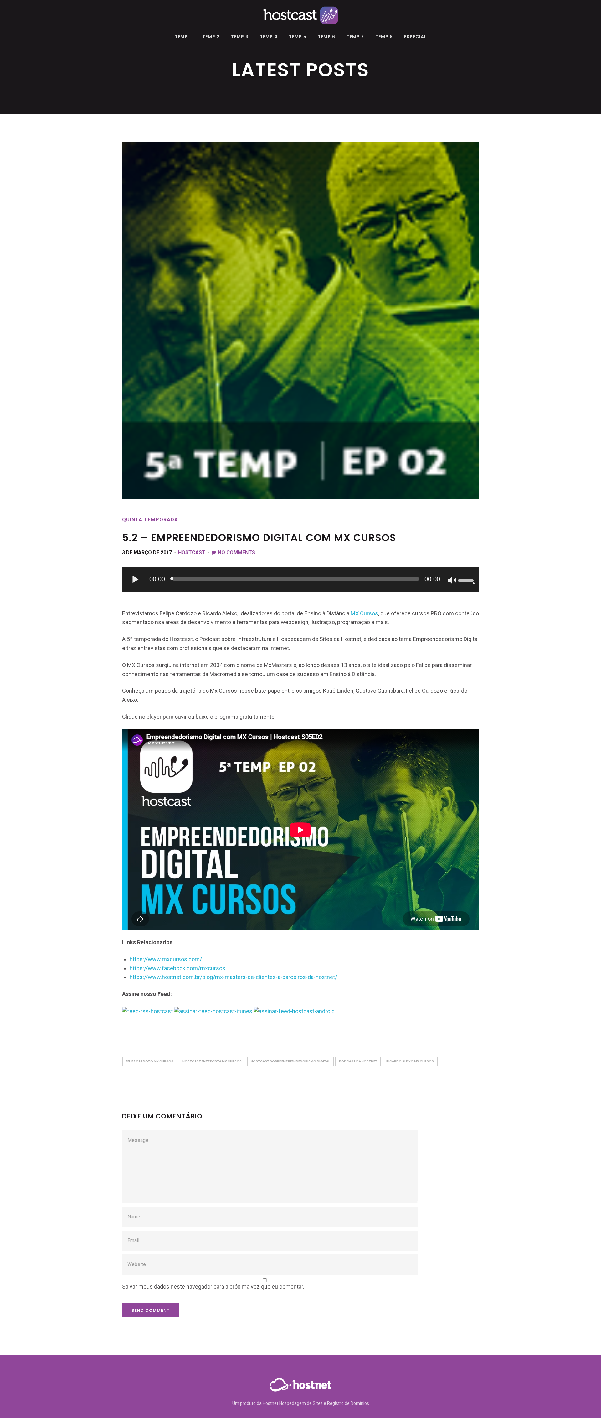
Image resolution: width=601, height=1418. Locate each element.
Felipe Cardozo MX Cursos (149, 1061)
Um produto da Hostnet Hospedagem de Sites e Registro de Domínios (300, 1403)
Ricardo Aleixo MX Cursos (410, 1061)
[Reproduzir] (136, 579)
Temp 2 (211, 37)
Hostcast (191, 552)
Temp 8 (384, 37)
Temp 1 (183, 37)
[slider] (466, 580)
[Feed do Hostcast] (147, 1011)
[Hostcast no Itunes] (213, 1011)
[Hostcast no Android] (294, 1011)
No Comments (236, 552)
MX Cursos (364, 613)
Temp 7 (355, 37)
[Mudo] (452, 581)
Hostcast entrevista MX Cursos (212, 1061)
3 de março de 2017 (147, 552)
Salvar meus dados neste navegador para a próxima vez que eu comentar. (213, 1286)
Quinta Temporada (150, 520)
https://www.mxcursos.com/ (166, 959)
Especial (415, 37)
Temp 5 (297, 37)
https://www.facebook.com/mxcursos (177, 968)
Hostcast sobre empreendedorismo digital (290, 1061)
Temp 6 (326, 37)
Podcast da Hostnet (358, 1061)
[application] (300, 579)
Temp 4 (269, 37)
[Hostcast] (300, 14)
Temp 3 (240, 37)
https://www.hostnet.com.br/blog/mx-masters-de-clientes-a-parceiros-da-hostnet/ (233, 977)
